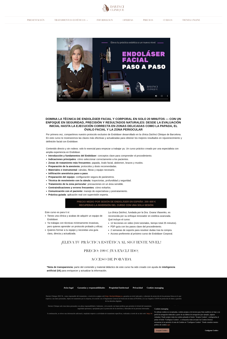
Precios (148, 20)
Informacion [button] (105, 20)
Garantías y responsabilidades (91, 288)
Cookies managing (155, 288)
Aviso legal (68, 288)
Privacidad (138, 288)
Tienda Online (191, 20)
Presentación (35, 20)
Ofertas (128, 20)
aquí (168, 325)
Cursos (167, 20)
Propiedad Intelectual (119, 288)
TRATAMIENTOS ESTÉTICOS (70, 20)
